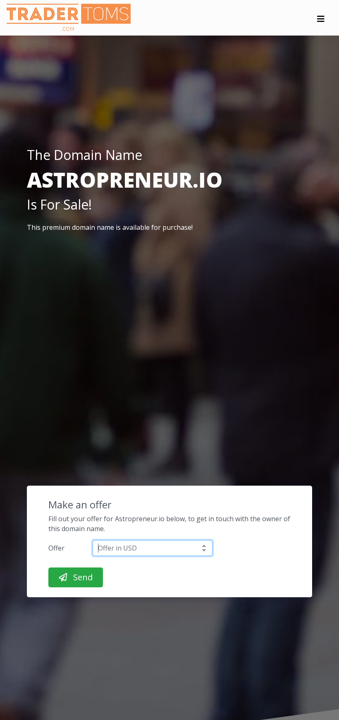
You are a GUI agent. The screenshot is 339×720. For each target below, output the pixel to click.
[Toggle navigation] (320, 21)
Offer (56, 548)
